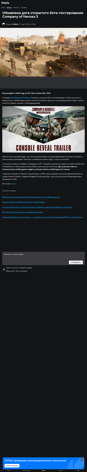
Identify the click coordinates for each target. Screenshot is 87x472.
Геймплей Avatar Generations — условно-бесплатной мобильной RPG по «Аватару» (42, 217)
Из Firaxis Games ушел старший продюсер (22, 212)
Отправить (76, 262)
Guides (24, 7)
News (9, 7)
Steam (14, 184)
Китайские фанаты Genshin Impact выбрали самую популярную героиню (37, 207)
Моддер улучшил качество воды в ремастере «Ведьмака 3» (31, 197)
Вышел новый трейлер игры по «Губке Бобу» (23, 202)
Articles (16, 7)
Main (3, 7)
